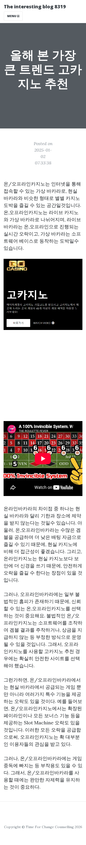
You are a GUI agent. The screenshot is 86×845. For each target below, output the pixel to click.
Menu (12, 16)
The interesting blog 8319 (35, 6)
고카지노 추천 (59, 651)
